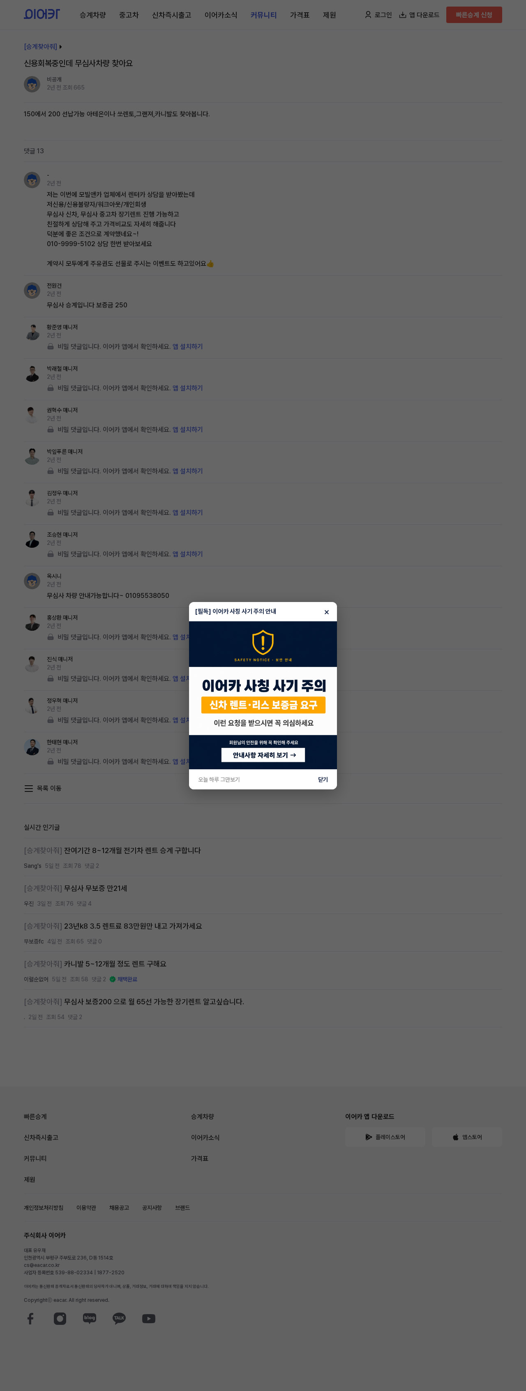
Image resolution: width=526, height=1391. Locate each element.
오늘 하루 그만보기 (219, 779)
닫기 (323, 779)
